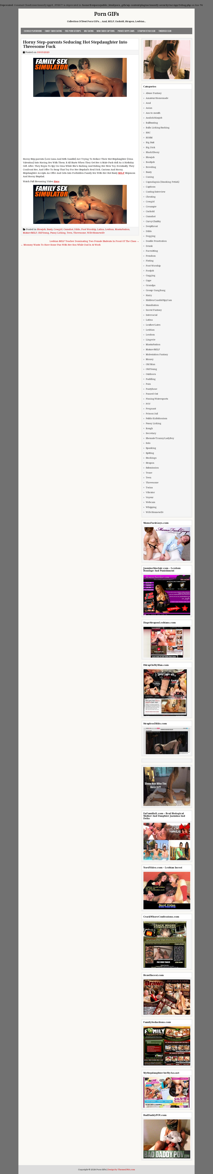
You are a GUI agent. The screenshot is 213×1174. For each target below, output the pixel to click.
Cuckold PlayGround (33, 30)
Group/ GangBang (155, 290)
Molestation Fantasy (157, 354)
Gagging (150, 275)
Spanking (151, 448)
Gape (148, 280)
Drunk (149, 246)
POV (148, 404)
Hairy (149, 295)
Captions (150, 186)
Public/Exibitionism (156, 418)
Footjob (150, 270)
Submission (152, 467)
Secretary (151, 433)
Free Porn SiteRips (73, 30)
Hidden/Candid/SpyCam (159, 300)
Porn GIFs (106, 14)
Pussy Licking (58, 233)
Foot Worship (88, 229)
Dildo (77, 229)
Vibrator (150, 492)
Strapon (150, 463)
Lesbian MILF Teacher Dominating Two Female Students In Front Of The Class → (94, 241)
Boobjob (150, 162)
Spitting (150, 453)
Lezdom (150, 334)
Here (56, 181)
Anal (148, 103)
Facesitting (152, 251)
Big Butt (150, 142)
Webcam (150, 502)
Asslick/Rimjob (154, 118)
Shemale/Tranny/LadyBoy (160, 438)
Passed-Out (152, 394)
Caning (150, 177)
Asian (149, 108)
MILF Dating (89, 30)
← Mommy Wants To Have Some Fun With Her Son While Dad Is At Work (61, 245)
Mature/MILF (30, 233)
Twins (149, 487)
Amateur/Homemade (157, 98)
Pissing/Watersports (157, 399)
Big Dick (150, 147)
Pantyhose (151, 389)
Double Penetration (156, 241)
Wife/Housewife (96, 233)
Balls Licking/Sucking (157, 127)
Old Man (150, 364)
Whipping (151, 507)
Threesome (79, 233)
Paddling (151, 379)
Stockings (151, 458)
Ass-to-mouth (153, 113)
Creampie (151, 206)
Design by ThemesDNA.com (121, 1170)
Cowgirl (58, 229)
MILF (121, 173)
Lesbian (109, 229)
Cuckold (150, 211)
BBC (148, 132)
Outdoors (151, 374)
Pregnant (151, 408)
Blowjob (41, 229)
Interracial (151, 315)
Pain (148, 384)
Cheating (151, 196)
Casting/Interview (155, 191)
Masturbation (122, 229)
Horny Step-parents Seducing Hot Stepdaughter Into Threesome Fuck (75, 44)
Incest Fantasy (154, 310)
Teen (69, 233)
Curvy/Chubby (153, 221)
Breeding (151, 167)
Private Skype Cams (126, 30)
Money (149, 359)
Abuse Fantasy (154, 93)
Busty (50, 229)
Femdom (151, 256)
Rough (149, 428)
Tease (149, 472)
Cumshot (68, 229)
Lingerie (150, 339)
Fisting (150, 260)
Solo (148, 443)
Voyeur (149, 497)
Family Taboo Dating (53, 30)
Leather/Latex (153, 325)
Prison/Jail (152, 413)
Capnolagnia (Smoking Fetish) (162, 182)
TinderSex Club (164, 30)
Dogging (150, 236)
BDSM (149, 137)
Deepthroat (152, 226)
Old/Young (43, 233)
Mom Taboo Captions (106, 30)
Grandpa (150, 285)
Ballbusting (152, 123)
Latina (100, 229)
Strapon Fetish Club (146, 30)
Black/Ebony (152, 152)
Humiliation (152, 305)
